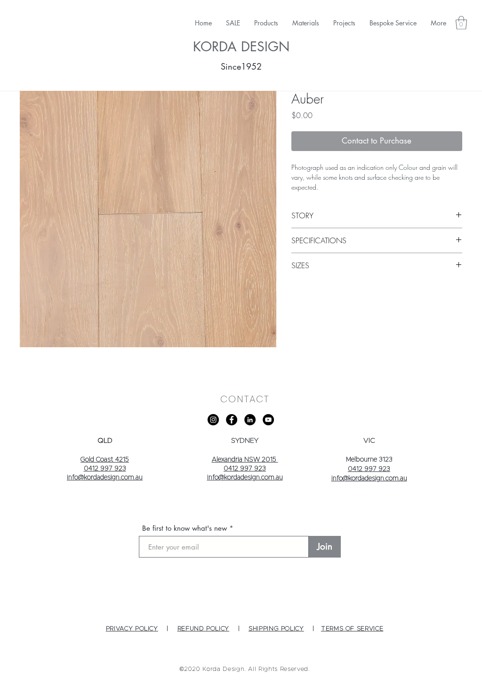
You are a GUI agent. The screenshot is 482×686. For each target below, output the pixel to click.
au (139, 477)
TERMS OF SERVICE (352, 629)
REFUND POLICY (203, 629)
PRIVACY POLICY (132, 629)
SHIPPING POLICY (276, 629)
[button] (266, 23)
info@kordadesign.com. (101, 477)
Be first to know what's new (184, 528)
